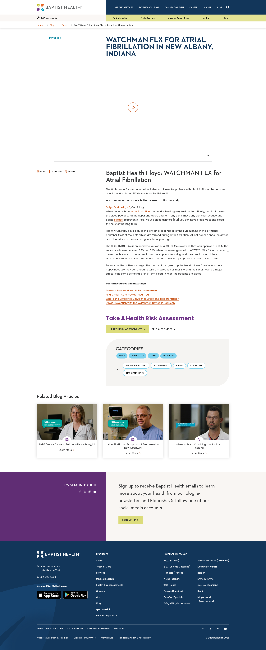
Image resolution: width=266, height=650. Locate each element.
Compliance (107, 637)
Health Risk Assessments (126, 329)
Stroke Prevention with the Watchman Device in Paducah (140, 303)
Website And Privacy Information (52, 637)
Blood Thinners (161, 365)
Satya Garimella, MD (118, 207)
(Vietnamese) (177, 603)
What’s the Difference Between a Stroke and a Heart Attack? (142, 299)
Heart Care (168, 356)
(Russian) (173, 591)
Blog (98, 603)
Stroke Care (196, 365)
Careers (100, 591)
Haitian (201, 572)
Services (100, 572)
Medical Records (105, 578)
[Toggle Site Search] (227, 7)
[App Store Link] (49, 595)
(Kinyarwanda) (205, 599)
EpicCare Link (103, 609)
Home (40, 629)
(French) (173, 572)
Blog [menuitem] (219, 8)
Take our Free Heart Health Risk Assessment (132, 290)
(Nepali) (171, 585)
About (99, 560)
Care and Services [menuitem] (123, 8)
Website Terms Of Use (85, 637)
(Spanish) (174, 597)
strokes (118, 219)
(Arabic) (171, 560)
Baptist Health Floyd (136, 365)
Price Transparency (106, 615)
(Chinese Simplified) (177, 566)
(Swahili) (207, 566)
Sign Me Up (129, 520)
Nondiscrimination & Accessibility (135, 637)
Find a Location (120, 18)
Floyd (122, 356)
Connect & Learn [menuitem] (174, 8)
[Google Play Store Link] (75, 595)
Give (225, 18)
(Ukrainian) (213, 560)
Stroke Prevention (135, 373)
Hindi (200, 591)
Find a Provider (148, 18)
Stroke (179, 365)
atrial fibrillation (140, 211)
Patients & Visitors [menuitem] (149, 8)
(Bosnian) (207, 585)
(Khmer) (206, 578)
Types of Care (103, 566)
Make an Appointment (179, 18)
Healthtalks (138, 356)
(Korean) (172, 578)
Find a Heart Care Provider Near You (127, 294)
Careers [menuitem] (194, 8)
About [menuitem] (207, 8)
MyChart (207, 18)
